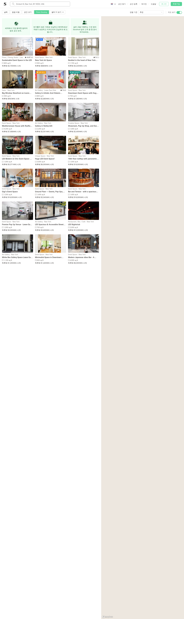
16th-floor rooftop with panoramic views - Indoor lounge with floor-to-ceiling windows (83, 159)
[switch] (179, 12)
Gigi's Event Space (10, 191)
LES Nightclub (74, 224)
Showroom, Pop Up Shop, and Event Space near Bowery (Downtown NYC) (83, 126)
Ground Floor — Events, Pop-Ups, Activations (49, 191)
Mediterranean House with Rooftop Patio (16, 126)
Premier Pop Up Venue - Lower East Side (17, 224)
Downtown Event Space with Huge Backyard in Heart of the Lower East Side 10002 (83, 93)
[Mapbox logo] (107, 616)
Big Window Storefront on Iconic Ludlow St (15, 93)
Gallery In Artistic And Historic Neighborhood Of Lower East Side (49, 93)
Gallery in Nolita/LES (43, 126)
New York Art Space (43, 60)
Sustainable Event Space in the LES (17, 60)
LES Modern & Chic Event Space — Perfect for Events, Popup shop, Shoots (17, 159)
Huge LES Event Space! (45, 159)
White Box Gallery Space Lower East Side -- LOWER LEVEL (17, 257)
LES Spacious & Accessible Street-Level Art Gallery (49, 224)
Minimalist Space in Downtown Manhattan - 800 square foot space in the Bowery (50, 257)
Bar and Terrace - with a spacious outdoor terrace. (82, 191)
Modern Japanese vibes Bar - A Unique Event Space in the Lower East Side (82, 257)
